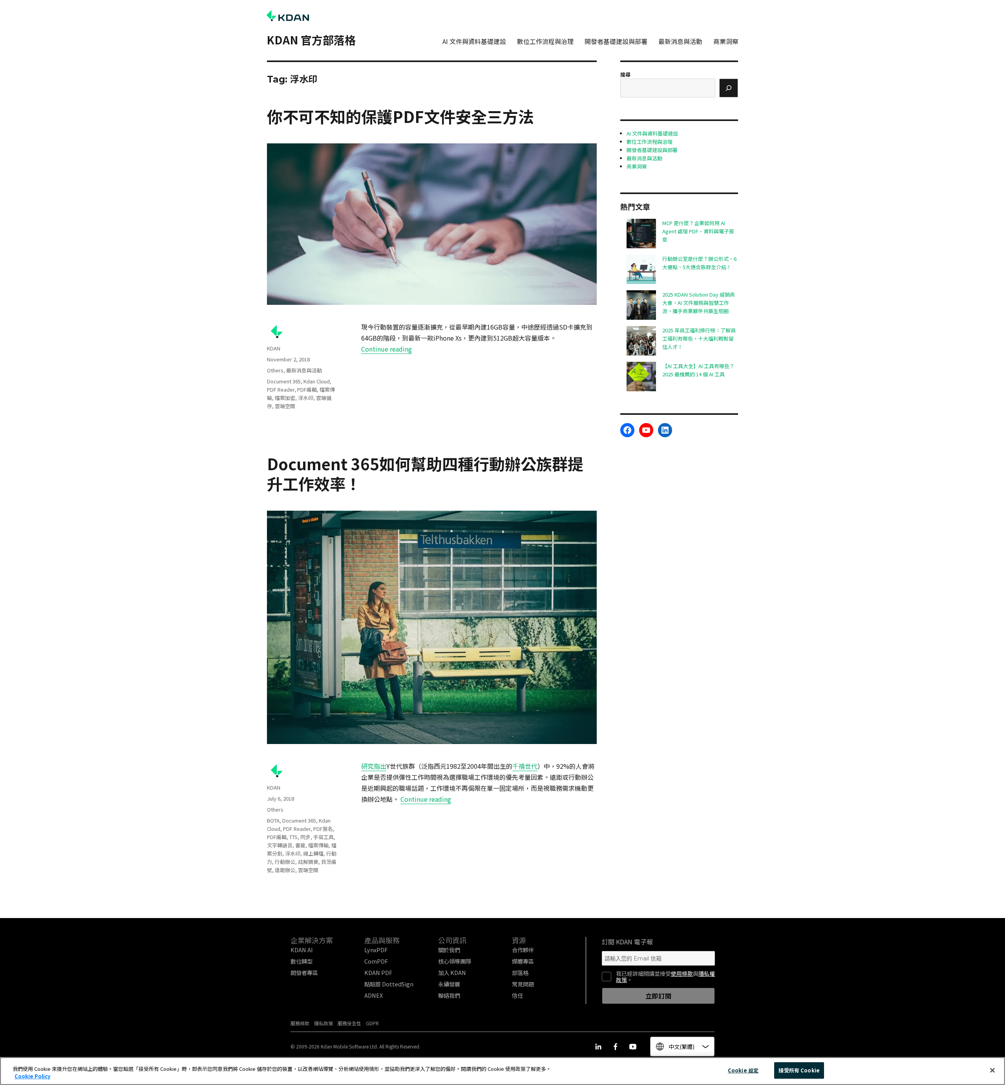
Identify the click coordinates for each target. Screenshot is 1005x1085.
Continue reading (386, 349)
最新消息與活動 (680, 41)
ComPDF (376, 961)
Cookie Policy (32, 1076)
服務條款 (300, 1023)
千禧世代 (524, 766)
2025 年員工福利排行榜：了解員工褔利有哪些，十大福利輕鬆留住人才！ (699, 338)
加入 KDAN (452, 972)
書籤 (300, 845)
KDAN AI (302, 949)
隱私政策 (323, 1023)
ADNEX (373, 995)
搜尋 (625, 74)
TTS (293, 837)
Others (275, 370)
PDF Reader (280, 389)
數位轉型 (301, 961)
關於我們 (449, 949)
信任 (517, 995)
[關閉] (992, 1070)
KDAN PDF (378, 972)
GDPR (372, 1023)
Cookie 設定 (743, 1070)
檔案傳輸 (318, 845)
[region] (502, 1071)
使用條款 (682, 973)
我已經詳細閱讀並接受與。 (665, 976)
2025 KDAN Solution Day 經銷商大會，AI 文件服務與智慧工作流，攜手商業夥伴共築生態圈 (698, 303)
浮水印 (305, 397)
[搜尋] (728, 88)
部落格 (520, 972)
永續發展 (449, 984)
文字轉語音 (279, 845)
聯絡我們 (449, 995)
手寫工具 (323, 837)
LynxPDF (375, 949)
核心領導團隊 (454, 961)
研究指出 (373, 766)
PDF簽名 (323, 828)
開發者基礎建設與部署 (616, 41)
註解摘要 (308, 861)
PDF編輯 (307, 389)
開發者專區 (304, 972)
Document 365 (284, 381)
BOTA (273, 820)
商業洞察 (725, 41)
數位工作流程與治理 (545, 41)
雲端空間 (285, 406)
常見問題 (523, 984)
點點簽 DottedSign (388, 984)
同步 (305, 837)
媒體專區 (523, 961)
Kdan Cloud (316, 381)
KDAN (273, 348)
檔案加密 (285, 397)
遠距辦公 (285, 870)
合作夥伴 (523, 949)
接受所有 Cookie (798, 1070)
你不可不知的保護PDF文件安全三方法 (400, 116)
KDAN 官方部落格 (311, 40)
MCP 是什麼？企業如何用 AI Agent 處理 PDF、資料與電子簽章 (698, 231)
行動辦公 (285, 861)
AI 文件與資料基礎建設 (474, 41)
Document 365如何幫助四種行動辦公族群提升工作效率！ (425, 473)
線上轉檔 (313, 853)
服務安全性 (349, 1023)
